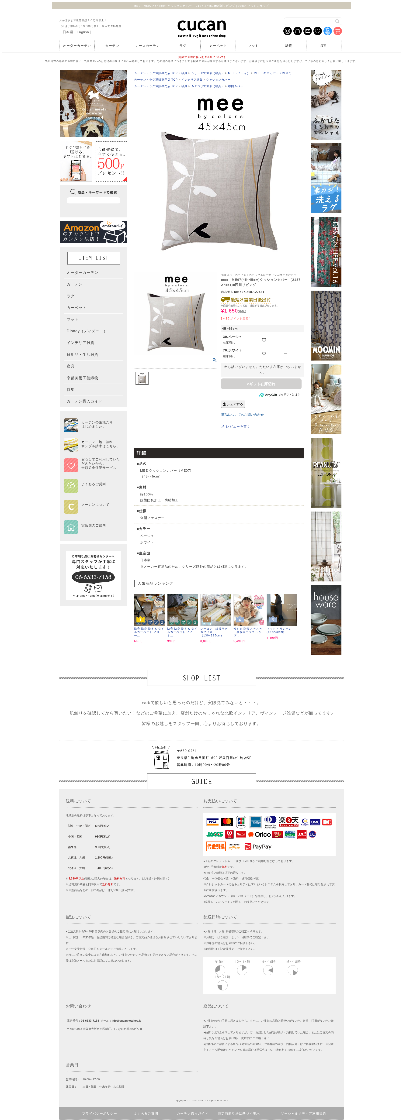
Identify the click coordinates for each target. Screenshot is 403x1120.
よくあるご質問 (146, 1113)
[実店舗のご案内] (92, 531)
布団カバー (235, 86)
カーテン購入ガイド (192, 1113)
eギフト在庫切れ (261, 384)
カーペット (218, 46)
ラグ (182, 46)
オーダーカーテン (77, 46)
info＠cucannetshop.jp (126, 1020)
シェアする (234, 404)
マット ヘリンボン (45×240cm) (279, 630)
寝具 (323, 46)
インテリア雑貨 (192, 79)
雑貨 (288, 46)
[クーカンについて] (92, 510)
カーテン (112, 46)
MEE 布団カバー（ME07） (273, 73)
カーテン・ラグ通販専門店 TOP (156, 73)
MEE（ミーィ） (239, 73)
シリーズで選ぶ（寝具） (208, 73)
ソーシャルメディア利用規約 (303, 1113)
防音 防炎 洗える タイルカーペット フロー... (149, 632)
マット (253, 46)
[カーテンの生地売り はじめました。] (92, 430)
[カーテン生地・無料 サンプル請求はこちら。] (92, 450)
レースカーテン (147, 46)
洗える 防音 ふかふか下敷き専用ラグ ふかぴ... (248, 632)
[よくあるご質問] (92, 490)
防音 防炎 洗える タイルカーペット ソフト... (182, 632)
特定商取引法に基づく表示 (239, 1113)
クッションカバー (218, 79)
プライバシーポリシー (99, 1113)
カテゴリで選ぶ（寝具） (208, 86)
